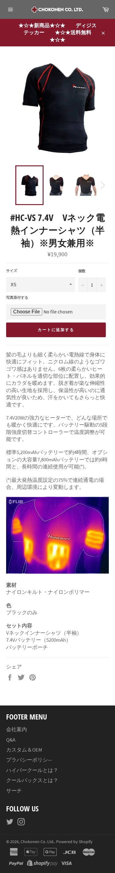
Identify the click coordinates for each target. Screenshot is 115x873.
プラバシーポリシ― (29, 759)
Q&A (10, 739)
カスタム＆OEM (24, 749)
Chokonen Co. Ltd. (37, 841)
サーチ (14, 790)
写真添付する (17, 297)
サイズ (11, 270)
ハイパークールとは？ (32, 770)
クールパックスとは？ (32, 780)
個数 (82, 271)
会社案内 (16, 729)
